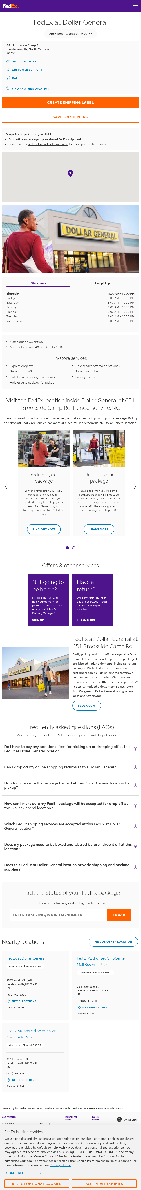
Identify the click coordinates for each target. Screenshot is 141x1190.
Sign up (38, 620)
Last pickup (102, 283)
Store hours (38, 283)
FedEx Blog (45, 1123)
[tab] (67, 548)
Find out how (41, 527)
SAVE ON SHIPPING (45, 115)
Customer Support (24, 69)
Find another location (31, 88)
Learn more (96, 527)
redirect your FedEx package (48, 144)
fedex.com (83, 704)
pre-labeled (50, 139)
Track (119, 915)
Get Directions (21, 61)
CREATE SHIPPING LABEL (48, 101)
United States (131, 1119)
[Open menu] (136, 6)
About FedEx (9, 1123)
